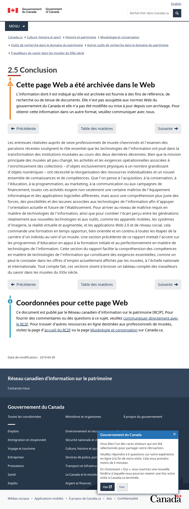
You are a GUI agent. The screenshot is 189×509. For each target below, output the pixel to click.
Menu (18, 26)
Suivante (165, 128)
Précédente (26, 128)
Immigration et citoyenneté (27, 440)
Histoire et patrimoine (80, 37)
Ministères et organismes (83, 417)
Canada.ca (15, 37)
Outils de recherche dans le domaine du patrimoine (47, 45)
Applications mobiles (49, 498)
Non (123, 488)
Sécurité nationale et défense (86, 440)
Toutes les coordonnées (24, 417)
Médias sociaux (18, 498)
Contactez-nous (19, 388)
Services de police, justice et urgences (92, 457)
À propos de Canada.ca (85, 498)
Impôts (13, 483)
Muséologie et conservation (119, 37)
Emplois (13, 431)
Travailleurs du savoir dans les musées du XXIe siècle (47, 53)
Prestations (16, 466)
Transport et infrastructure (85, 466)
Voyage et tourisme (21, 449)
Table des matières (97, 128)
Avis (109, 498)
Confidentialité (127, 498)
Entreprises (16, 457)
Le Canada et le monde (81, 475)
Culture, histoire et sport (44, 37)
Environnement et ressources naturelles (94, 431)
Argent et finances (78, 483)
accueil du (57, 329)
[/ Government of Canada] (35, 11)
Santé (12, 475)
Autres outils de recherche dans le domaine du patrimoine (128, 45)
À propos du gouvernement (142, 417)
